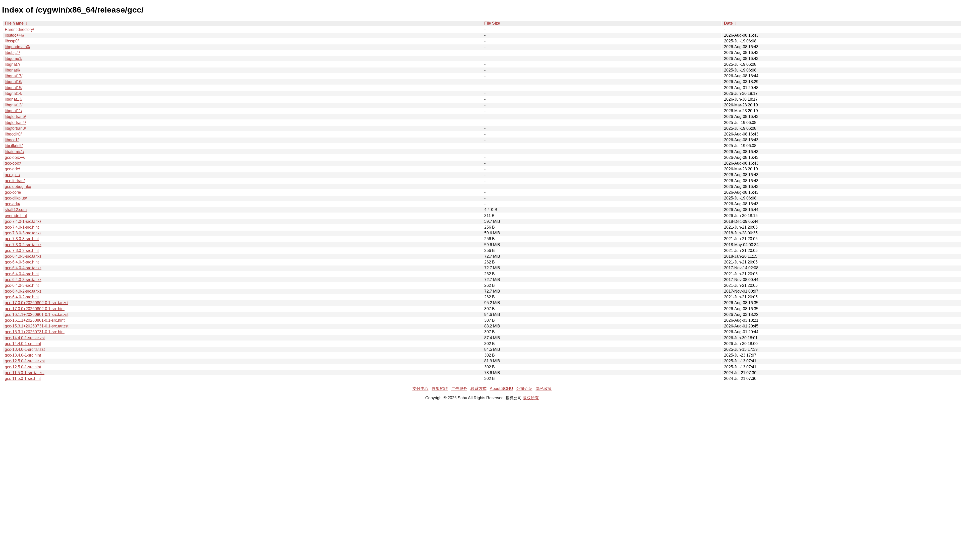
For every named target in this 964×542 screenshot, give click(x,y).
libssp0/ (12, 41)
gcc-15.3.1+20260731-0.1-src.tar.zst (36, 326)
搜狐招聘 (440, 388)
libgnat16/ (13, 82)
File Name (14, 23)
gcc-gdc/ (12, 169)
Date (728, 23)
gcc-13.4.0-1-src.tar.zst (25, 349)
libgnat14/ (13, 93)
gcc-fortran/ (15, 181)
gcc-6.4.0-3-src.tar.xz (23, 280)
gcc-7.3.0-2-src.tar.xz (23, 245)
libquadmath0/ (17, 47)
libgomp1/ (13, 58)
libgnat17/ (13, 76)
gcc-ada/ (12, 204)
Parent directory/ (19, 29)
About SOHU (501, 388)
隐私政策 (544, 388)
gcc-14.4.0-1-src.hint (23, 344)
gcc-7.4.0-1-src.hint (22, 227)
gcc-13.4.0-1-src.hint (23, 355)
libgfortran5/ (15, 116)
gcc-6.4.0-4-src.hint (22, 274)
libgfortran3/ (15, 128)
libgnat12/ (13, 105)
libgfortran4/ (15, 122)
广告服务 (459, 388)
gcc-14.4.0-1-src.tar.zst (25, 338)
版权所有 (531, 398)
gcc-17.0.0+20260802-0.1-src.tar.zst (36, 303)
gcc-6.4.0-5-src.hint (22, 262)
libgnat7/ (12, 64)
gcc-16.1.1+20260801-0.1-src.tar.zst (36, 314)
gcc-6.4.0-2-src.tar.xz (23, 291)
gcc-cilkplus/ (16, 198)
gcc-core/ (13, 192)
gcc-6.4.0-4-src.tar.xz (23, 268)
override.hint (16, 216)
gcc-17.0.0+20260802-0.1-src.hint (35, 309)
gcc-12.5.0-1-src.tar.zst (25, 361)
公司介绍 (524, 388)
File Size (492, 23)
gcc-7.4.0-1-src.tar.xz (23, 221)
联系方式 (478, 388)
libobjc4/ (12, 52)
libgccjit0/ (13, 134)
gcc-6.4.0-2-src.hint (22, 297)
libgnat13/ (13, 99)
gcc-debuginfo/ (18, 186)
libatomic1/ (14, 152)
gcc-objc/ (13, 163)
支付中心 (420, 388)
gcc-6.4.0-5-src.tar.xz (23, 256)
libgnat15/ (13, 88)
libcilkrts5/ (14, 146)
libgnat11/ (13, 111)
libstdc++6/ (14, 35)
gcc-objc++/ (15, 157)
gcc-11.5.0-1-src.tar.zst (24, 373)
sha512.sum (16, 210)
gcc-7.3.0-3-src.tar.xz (23, 233)
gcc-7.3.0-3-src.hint (22, 239)
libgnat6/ (12, 70)
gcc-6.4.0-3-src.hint (22, 285)
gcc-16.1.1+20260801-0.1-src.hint (35, 320)
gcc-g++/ (12, 175)
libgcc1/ (12, 140)
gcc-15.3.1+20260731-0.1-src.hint (35, 332)
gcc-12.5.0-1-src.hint (23, 367)
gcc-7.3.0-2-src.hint (22, 250)
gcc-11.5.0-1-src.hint (23, 378)
